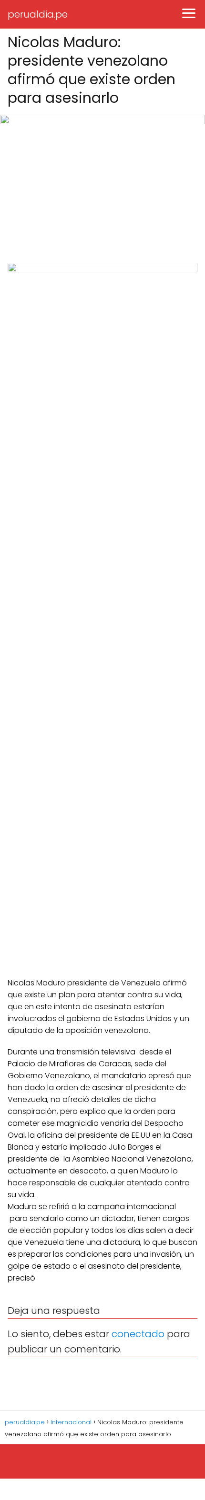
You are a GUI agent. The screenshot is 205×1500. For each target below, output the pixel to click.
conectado (138, 1334)
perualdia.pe (38, 14)
